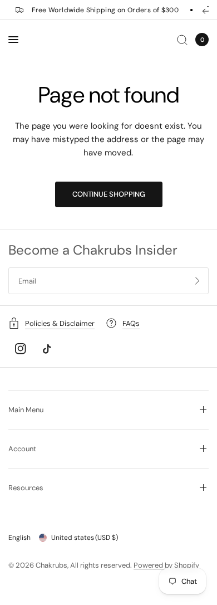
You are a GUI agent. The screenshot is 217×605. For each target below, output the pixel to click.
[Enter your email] (197, 280)
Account (22, 448)
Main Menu (25, 409)
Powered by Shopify (166, 565)
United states (84, 537)
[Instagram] (20, 348)
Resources (25, 487)
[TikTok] (46, 348)
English (19, 537)
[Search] (182, 39)
